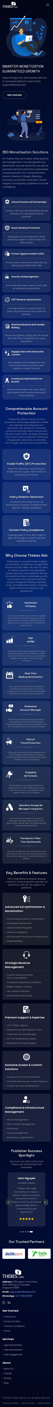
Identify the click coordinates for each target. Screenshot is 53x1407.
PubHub (8, 1373)
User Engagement (13, 1354)
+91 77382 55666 (23, 1295)
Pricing (7, 1378)
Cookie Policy (43, 1403)
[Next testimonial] (44, 1202)
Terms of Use (28, 1403)
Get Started (14, 95)
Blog (6, 1382)
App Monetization (13, 1345)
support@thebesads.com (23, 1291)
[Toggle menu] (48, 5)
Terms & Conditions (14, 1326)
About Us (8, 1368)
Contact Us (10, 1316)
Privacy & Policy (12, 1321)
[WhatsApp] (3, 1302)
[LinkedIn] (9, 1302)
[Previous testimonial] (8, 1202)
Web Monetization (13, 1349)
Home (7, 1330)
